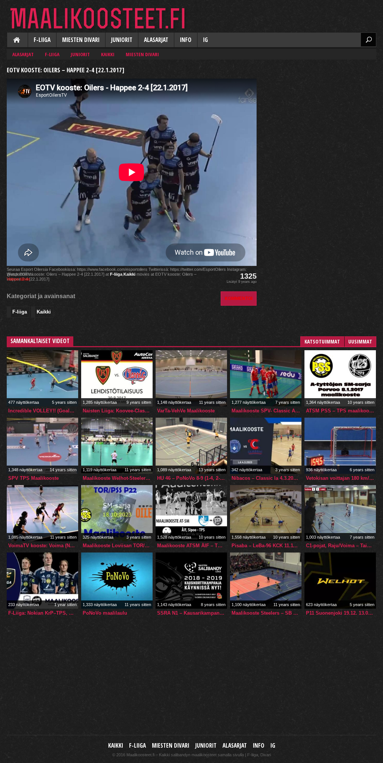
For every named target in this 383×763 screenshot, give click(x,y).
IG (205, 40)
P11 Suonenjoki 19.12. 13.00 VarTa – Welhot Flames (341, 613)
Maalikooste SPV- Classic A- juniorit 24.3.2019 (266, 411)
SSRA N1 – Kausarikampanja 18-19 (192, 613)
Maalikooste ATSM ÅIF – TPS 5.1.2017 (192, 545)
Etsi (368, 39)
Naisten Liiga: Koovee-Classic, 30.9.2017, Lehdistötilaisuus (118, 411)
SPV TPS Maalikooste (33, 478)
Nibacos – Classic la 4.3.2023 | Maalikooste (266, 478)
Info (186, 40)
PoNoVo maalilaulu (105, 613)
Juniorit (121, 40)
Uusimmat (360, 341)
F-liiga (42, 40)
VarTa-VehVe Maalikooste (186, 411)
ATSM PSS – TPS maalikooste (341, 411)
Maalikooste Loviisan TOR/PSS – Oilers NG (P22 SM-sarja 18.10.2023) (118, 545)
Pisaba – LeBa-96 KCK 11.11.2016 (266, 545)
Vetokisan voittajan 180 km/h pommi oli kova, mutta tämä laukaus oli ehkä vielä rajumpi (341, 478)
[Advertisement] (320, 111)
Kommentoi (238, 298)
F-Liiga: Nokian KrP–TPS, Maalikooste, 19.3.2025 (43, 613)
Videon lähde (18, 279)
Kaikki (17, 40)
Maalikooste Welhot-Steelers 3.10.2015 (118, 478)
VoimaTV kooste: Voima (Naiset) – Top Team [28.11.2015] (43, 545)
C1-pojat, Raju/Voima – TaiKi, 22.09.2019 (341, 545)
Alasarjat (156, 40)
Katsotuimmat (322, 341)
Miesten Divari (80, 40)
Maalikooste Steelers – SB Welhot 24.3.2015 (266, 613)
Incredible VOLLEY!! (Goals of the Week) (43, 411)
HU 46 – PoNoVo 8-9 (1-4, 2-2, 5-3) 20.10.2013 (192, 478)
